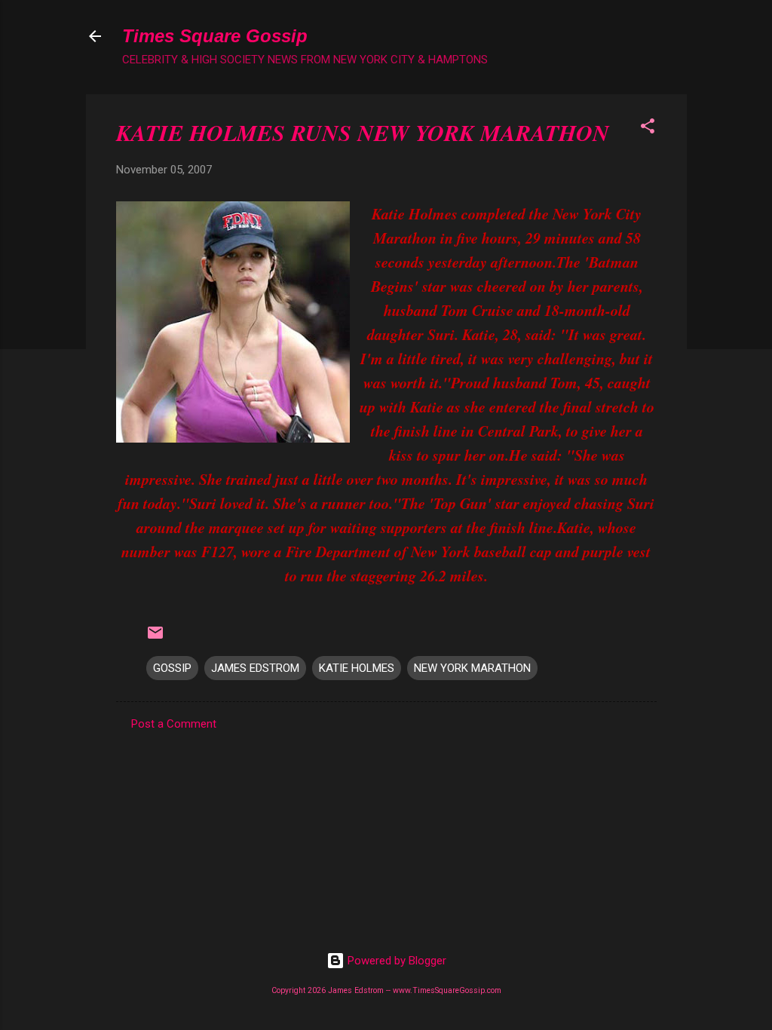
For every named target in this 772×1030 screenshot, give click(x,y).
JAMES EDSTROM (255, 668)
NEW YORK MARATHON (472, 668)
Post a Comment (173, 724)
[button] (648, 128)
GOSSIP (172, 668)
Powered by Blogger (395, 960)
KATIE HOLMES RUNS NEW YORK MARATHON (362, 133)
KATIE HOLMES (356, 668)
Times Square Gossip (215, 36)
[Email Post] (155, 638)
